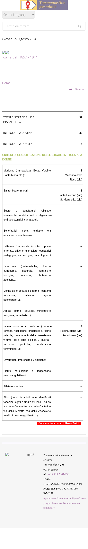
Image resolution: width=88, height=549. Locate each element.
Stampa (79, 89)
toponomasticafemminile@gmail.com (64, 498)
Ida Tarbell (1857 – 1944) (20, 57)
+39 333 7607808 (58, 474)
